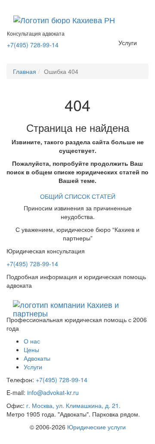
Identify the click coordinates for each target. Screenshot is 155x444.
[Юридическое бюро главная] (77, 304)
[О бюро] (64, 19)
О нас (32, 341)
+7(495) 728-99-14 (33, 44)
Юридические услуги (96, 427)
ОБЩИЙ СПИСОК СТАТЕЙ (77, 196)
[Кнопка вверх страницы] (2, 4)
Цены (31, 349)
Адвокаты (37, 358)
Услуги (127, 42)
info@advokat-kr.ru (53, 392)
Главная (24, 71)
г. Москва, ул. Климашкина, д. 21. (73, 405)
